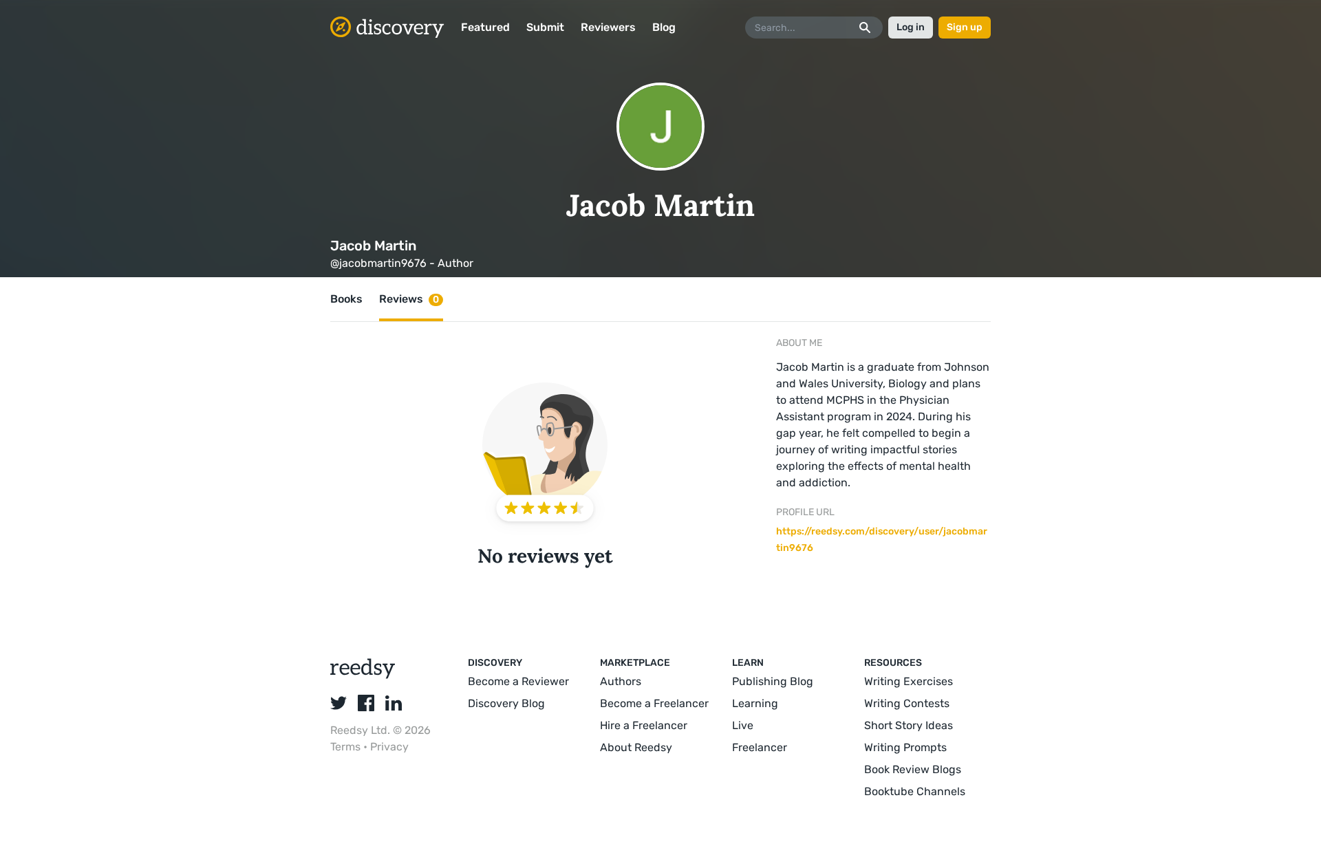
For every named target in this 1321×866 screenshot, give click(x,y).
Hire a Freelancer (643, 725)
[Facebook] (366, 703)
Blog (664, 27)
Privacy (389, 746)
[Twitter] (338, 703)
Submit (545, 27)
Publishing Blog (772, 681)
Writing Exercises (908, 681)
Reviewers (608, 27)
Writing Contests (906, 703)
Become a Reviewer (518, 681)
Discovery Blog (506, 703)
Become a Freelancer (654, 703)
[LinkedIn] (393, 703)
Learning (755, 703)
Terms (346, 746)
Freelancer (759, 747)
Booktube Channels (914, 791)
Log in (910, 27)
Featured (485, 27)
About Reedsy (636, 747)
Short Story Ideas (908, 725)
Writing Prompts (905, 747)
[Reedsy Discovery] (363, 675)
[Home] (387, 28)
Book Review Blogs (912, 769)
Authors (620, 681)
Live (742, 725)
